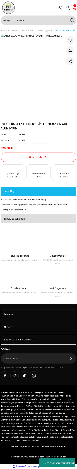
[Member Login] (68, 8)
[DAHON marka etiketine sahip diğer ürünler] (15, 117)
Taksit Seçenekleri (14, 218)
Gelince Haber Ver (38, 156)
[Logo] (8, 7)
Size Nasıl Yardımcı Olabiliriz (60, 462)
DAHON (21, 134)
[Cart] (74, 8)
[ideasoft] (20, 466)
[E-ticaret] (38, 466)
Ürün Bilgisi (10, 191)
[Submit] (71, 358)
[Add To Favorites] (70, 40)
